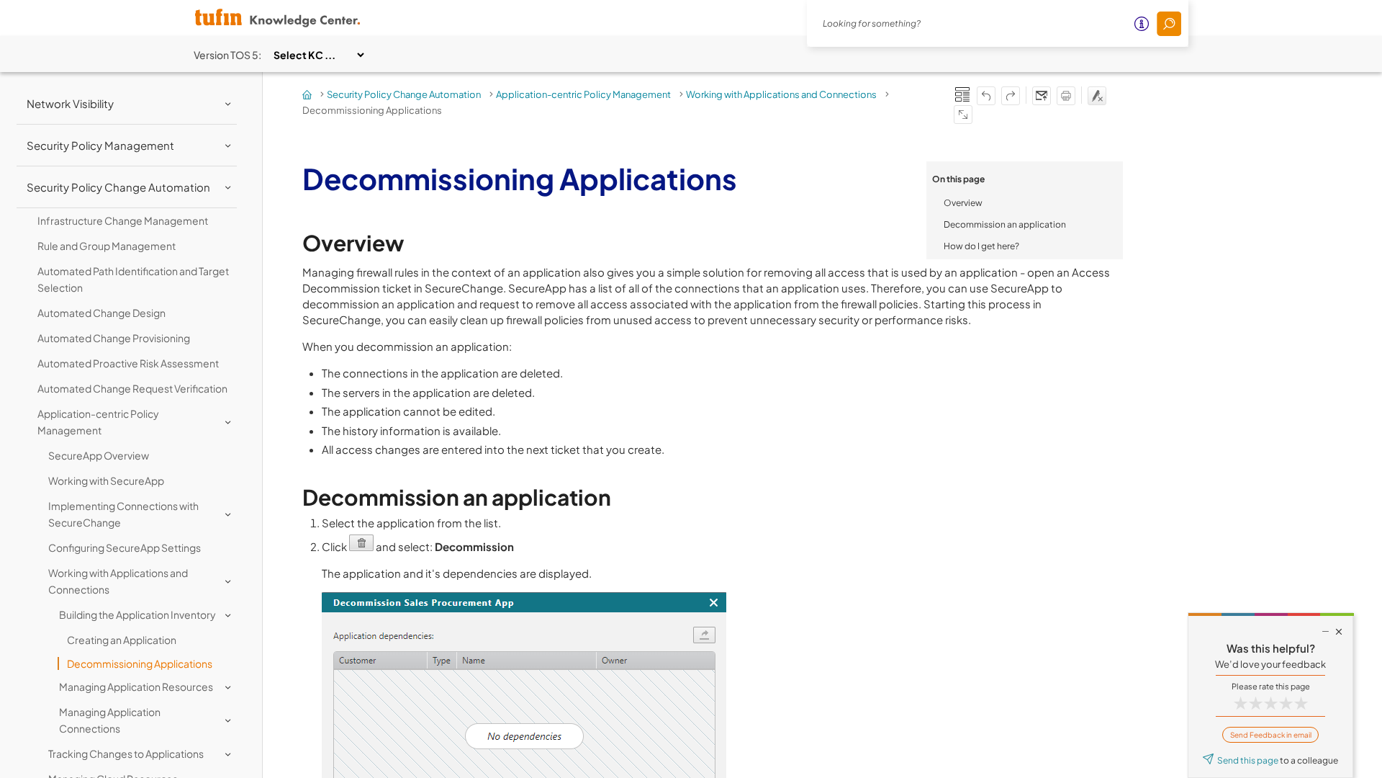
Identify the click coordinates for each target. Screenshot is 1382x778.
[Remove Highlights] (1097, 95)
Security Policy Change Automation (404, 94)
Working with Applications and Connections (781, 94)
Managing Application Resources (136, 686)
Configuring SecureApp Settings (124, 547)
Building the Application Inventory (137, 614)
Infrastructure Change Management (122, 220)
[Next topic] (1010, 95)
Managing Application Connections (110, 720)
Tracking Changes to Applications (126, 753)
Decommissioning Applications (139, 663)
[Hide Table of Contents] (962, 94)
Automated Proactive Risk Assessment (128, 363)
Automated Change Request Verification (132, 388)
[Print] (1066, 95)
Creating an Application (121, 639)
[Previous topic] (986, 95)
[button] (1169, 24)
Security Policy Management (100, 145)
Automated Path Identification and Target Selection (133, 279)
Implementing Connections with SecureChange (123, 514)
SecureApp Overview (98, 455)
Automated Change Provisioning (113, 337)
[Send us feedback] (1041, 95)
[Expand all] (963, 114)
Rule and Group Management (106, 245)
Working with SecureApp (106, 480)
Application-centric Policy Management (583, 94)
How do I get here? (981, 246)
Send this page (1247, 760)
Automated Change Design (101, 312)
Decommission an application (1005, 224)
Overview (963, 202)
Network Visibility (70, 103)
